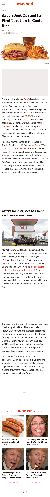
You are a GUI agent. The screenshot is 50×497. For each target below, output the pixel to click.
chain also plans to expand (14, 148)
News (4, 11)
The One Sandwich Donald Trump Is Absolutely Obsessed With (36, 475)
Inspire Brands (34, 145)
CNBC (27, 116)
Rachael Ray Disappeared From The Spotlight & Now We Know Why (36, 442)
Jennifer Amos (9, 30)
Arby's (27, 99)
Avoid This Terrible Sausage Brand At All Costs (10, 442)
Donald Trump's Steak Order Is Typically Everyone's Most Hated (11, 475)
